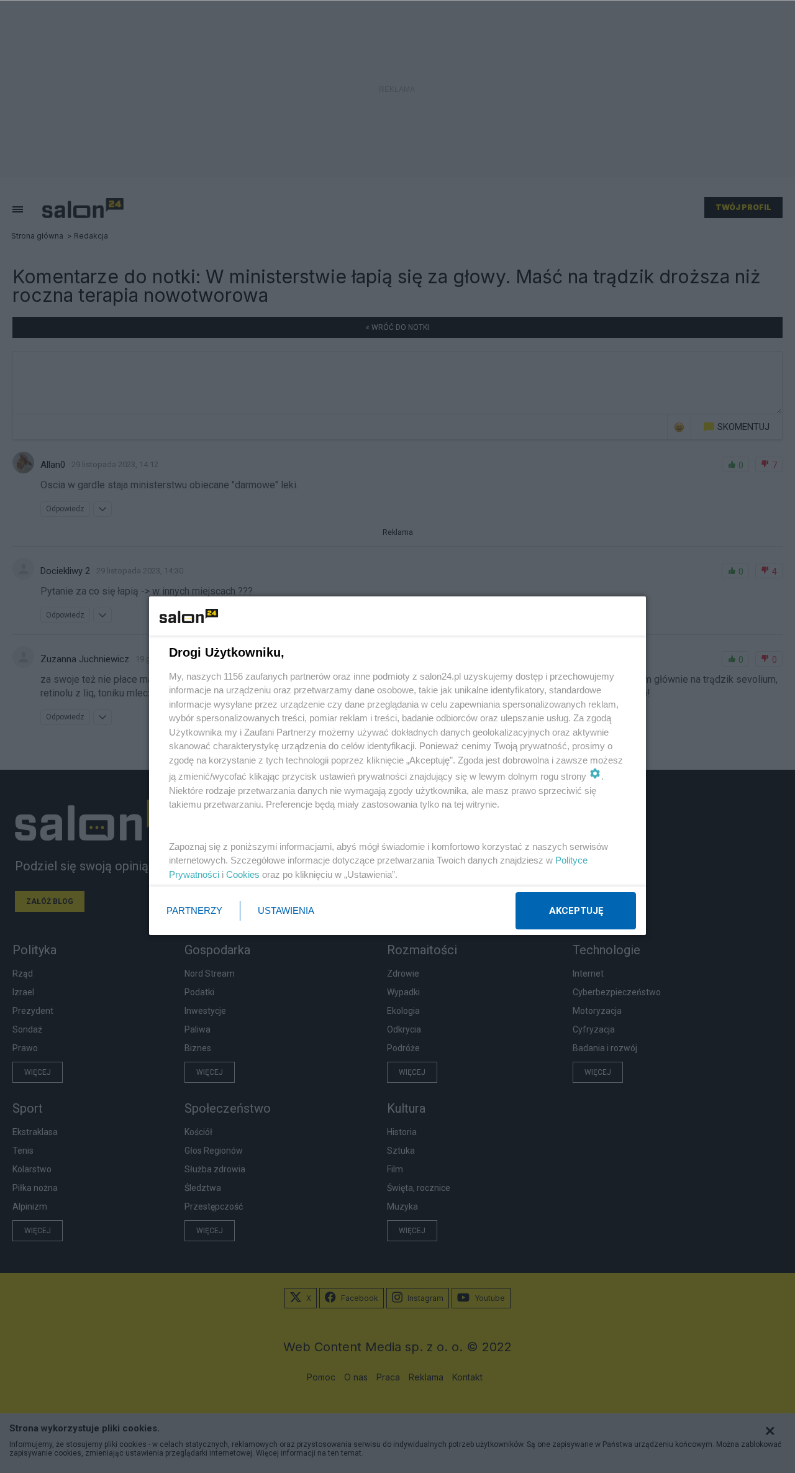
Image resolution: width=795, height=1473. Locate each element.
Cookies (243, 874)
